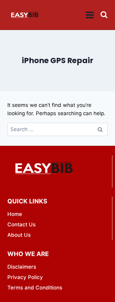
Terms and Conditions (34, 288)
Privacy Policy (25, 277)
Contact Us (21, 224)
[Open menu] (90, 15)
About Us (19, 235)
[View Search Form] (104, 14)
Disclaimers (21, 267)
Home (14, 214)
